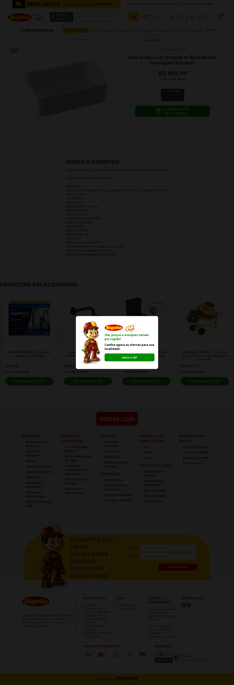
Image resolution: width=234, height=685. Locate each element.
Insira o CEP (129, 357)
